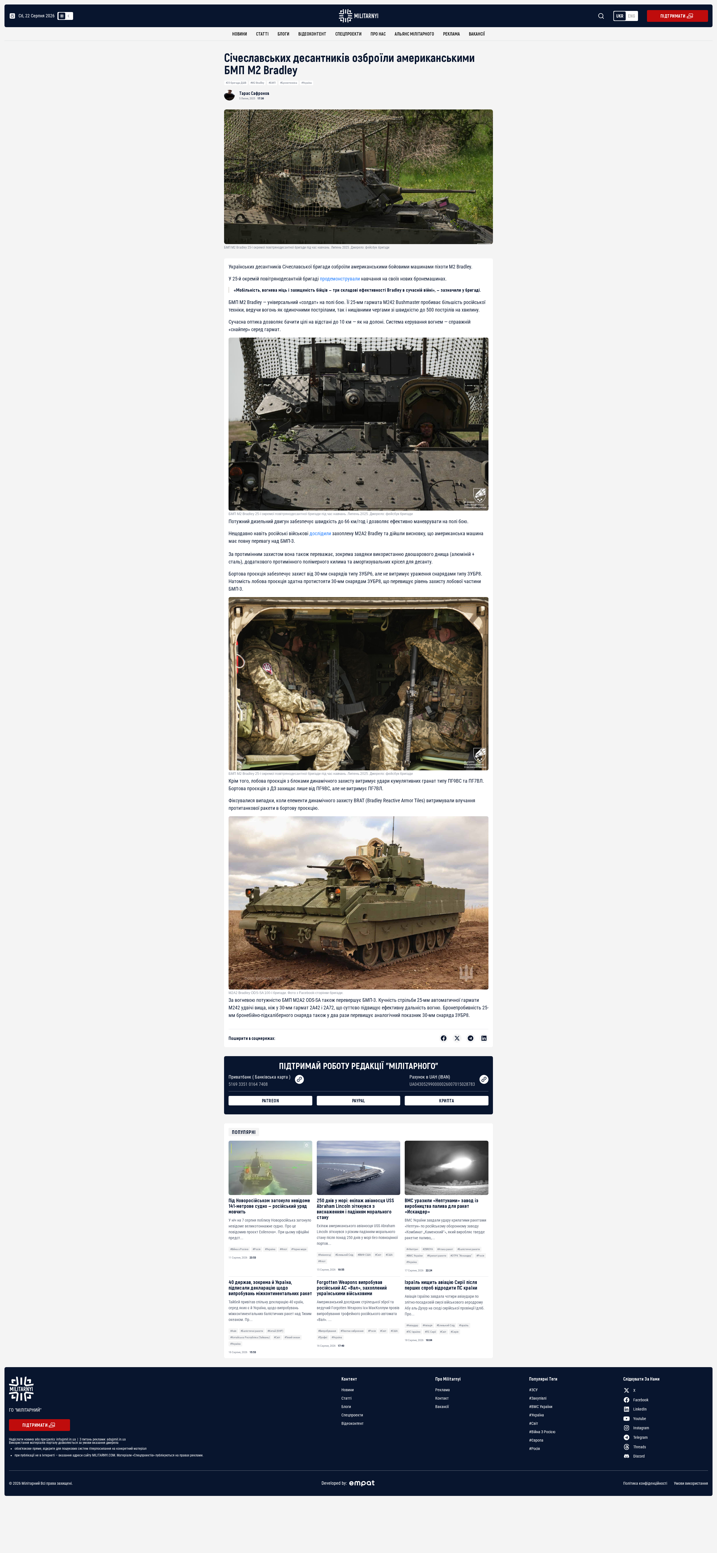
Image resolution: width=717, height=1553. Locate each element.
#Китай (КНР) (275, 1330)
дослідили (320, 533)
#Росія (256, 1249)
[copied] (299, 1079)
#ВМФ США (364, 1254)
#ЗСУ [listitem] (533, 1390)
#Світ (378, 1254)
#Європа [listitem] (536, 1440)
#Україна (306, 82)
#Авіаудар (412, 1325)
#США (389, 1254)
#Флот (283, 1249)
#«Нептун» (412, 1249)
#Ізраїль (464, 1325)
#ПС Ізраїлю (413, 1331)
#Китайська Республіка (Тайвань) (250, 1337)
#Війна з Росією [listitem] (542, 1432)
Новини (239, 33)
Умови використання (691, 1483)
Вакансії (477, 33)
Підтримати (673, 15)
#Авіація (427, 1325)
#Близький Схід (344, 1254)
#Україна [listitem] (536, 1415)
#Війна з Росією (239, 1249)
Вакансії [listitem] (442, 1406)
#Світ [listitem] (533, 1423)
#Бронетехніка (288, 82)
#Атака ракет (445, 1249)
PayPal (358, 1100)
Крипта (446, 1100)
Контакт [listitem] (442, 1398)
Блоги (283, 33)
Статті (262, 33)
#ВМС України (414, 1255)
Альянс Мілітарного (414, 33)
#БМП (272, 82)
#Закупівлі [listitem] (537, 1398)
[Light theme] (62, 16)
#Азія (233, 1330)
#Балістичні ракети (468, 1249)
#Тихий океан (292, 1337)
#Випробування (327, 1330)
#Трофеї (322, 1337)
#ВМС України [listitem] (540, 1406)
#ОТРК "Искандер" (461, 1255)
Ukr (619, 15)
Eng (631, 15)
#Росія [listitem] (534, 1448)
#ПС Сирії (430, 1331)
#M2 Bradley (257, 82)
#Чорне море (298, 1249)
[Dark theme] (68, 16)
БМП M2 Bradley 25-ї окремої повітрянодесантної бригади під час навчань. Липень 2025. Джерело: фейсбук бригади (321, 514)
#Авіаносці (324, 1254)
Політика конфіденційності (645, 1483)
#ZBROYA (428, 1249)
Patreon (270, 1100)
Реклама (451, 33)
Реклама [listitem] (442, 1390)
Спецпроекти (348, 33)
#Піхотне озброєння (352, 1330)
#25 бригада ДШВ (236, 82)
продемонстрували (340, 279)
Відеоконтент (312, 33)
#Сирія (454, 1331)
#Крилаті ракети (436, 1255)
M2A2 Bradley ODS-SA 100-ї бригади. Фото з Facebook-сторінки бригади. (286, 993)
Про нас (378, 33)
